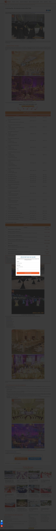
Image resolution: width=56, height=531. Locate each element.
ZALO (1, 523)
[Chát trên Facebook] (2, 521)
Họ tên (18, 261)
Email (17, 268)
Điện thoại (18, 265)
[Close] (39, 256)
